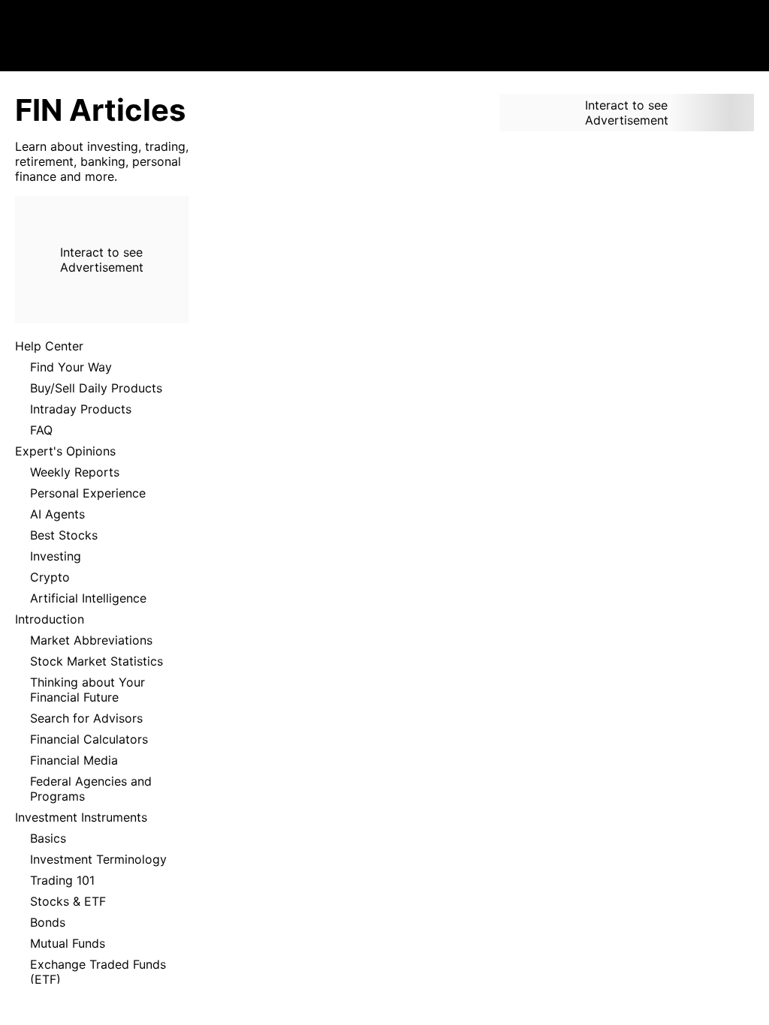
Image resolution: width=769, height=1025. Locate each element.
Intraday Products (80, 408)
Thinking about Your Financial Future (87, 690)
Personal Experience (88, 492)
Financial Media (74, 760)
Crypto (50, 577)
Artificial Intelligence (88, 598)
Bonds (47, 922)
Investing (55, 556)
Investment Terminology (98, 859)
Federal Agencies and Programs (91, 789)
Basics (48, 838)
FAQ (41, 429)
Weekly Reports (74, 471)
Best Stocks (64, 535)
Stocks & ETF (68, 901)
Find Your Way (71, 366)
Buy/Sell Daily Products (96, 387)
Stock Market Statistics (96, 661)
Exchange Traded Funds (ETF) (98, 972)
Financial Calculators (89, 739)
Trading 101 (62, 880)
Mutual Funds (67, 943)
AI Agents (57, 514)
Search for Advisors (86, 718)
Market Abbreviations (91, 640)
